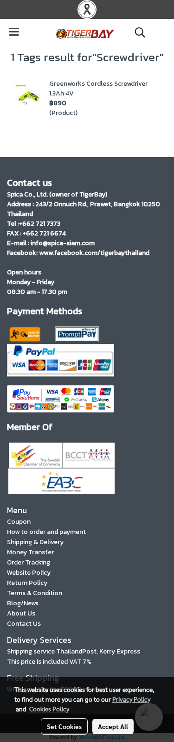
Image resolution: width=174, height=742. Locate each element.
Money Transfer (30, 552)
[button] (137, 32)
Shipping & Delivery (35, 542)
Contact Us (24, 623)
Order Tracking (28, 562)
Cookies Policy (49, 708)
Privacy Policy (131, 699)
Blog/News (23, 603)
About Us (21, 613)
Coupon (19, 521)
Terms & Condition (34, 593)
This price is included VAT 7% (49, 661)
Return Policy (27, 583)
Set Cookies (64, 726)
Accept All (113, 726)
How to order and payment (46, 532)
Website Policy (29, 572)
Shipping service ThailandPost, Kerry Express (73, 651)
